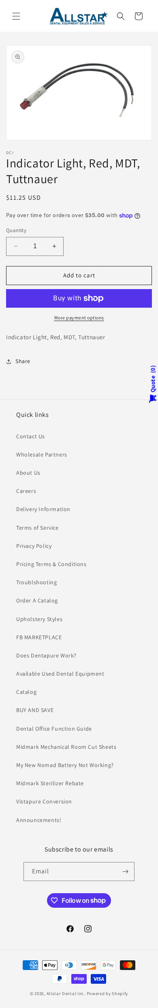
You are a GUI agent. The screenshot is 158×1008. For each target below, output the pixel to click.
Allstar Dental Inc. (67, 993)
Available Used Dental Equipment (60, 673)
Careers (26, 490)
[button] (16, 16)
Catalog (26, 691)
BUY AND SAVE (34, 710)
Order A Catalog (37, 600)
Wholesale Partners (41, 454)
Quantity (16, 230)
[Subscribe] (125, 871)
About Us (28, 472)
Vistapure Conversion (44, 801)
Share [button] (22, 361)
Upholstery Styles (39, 619)
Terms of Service (37, 527)
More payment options (79, 318)
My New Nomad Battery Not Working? (65, 765)
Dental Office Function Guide (54, 728)
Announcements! (38, 820)
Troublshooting (36, 582)
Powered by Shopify (107, 993)
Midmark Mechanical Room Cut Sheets (66, 746)
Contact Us (30, 436)
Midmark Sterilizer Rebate (50, 783)
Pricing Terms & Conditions (51, 564)
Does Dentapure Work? (46, 655)
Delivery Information (43, 509)
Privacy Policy (33, 545)
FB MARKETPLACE (39, 637)
